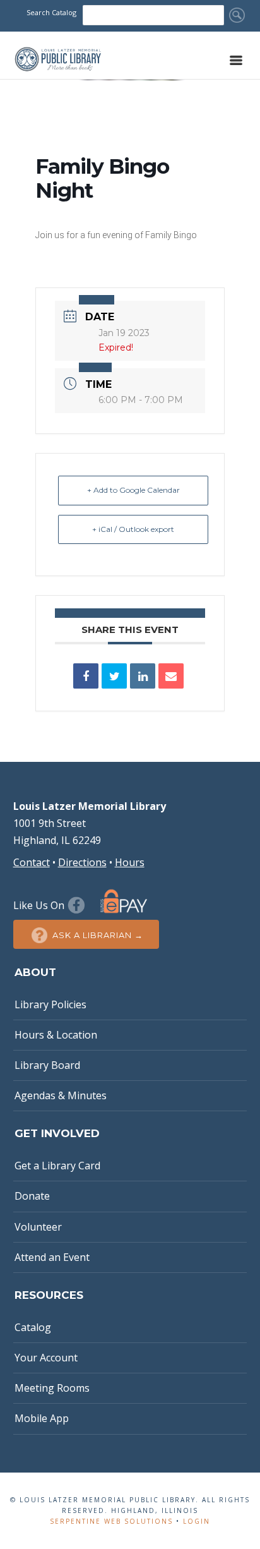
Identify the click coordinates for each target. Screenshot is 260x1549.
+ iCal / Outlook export (133, 529)
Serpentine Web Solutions (111, 1521)
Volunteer (38, 1227)
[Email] (171, 676)
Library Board (47, 1065)
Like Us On (40, 905)
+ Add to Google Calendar (133, 490)
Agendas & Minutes (61, 1095)
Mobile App (42, 1418)
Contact (31, 862)
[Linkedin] (142, 676)
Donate (32, 1196)
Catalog (33, 1327)
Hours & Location (56, 1035)
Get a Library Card (57, 1165)
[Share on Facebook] (85, 676)
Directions (82, 862)
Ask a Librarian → (97, 935)
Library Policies (50, 1004)
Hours (130, 862)
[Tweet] (114, 676)
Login (196, 1521)
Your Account (46, 1358)
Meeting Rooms (52, 1388)
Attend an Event (52, 1257)
